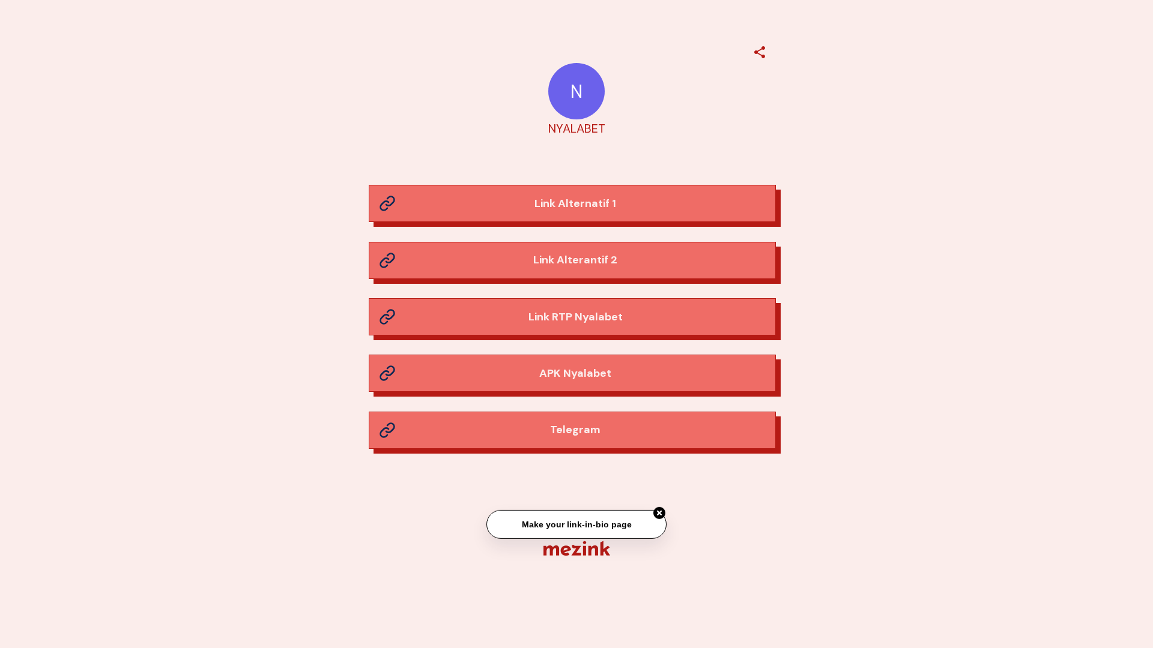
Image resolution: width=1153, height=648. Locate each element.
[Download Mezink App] (576, 548)
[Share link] (759, 50)
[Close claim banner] (659, 514)
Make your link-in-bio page (576, 525)
